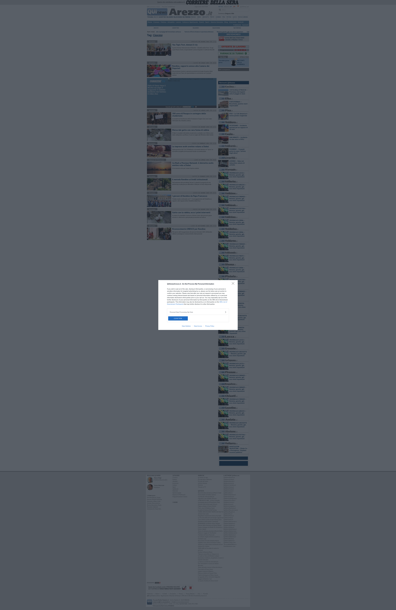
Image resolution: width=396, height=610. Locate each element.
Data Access (198, 326)
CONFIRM (178, 318)
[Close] (234, 284)
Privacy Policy (209, 326)
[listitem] (198, 312)
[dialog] (198, 305)
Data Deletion (186, 326)
